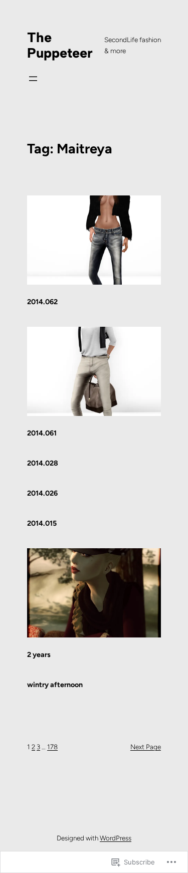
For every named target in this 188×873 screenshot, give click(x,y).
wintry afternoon (55, 684)
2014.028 (42, 463)
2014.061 (42, 433)
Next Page (145, 747)
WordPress (115, 838)
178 (52, 747)
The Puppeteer (60, 45)
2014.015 (42, 523)
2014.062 (42, 301)
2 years (39, 654)
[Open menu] (33, 79)
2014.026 (42, 493)
